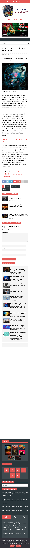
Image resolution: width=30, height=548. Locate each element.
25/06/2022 (12, 200)
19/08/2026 (5, 497)
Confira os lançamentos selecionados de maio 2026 (17, 319)
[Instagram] (10, 1)
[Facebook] (7, 1)
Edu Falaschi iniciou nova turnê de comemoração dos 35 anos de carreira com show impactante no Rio (18, 279)
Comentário (5, 232)
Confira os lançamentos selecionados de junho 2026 (17, 290)
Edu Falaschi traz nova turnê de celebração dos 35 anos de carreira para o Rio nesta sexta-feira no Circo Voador (18, 314)
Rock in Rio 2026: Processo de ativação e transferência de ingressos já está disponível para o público (18, 327)
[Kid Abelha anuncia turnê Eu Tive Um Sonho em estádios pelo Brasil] (22, 452)
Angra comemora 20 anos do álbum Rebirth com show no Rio (17, 197)
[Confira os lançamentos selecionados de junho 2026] (6, 291)
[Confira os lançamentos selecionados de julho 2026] (6, 285)
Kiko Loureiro (15, 186)
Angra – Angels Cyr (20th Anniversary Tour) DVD (15, 205)
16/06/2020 (6, 54)
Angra (7, 186)
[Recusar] (28, 543)
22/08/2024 (12, 218)
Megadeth (5, 189)
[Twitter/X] (13, 1)
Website (4, 253)
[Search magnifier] (29, 43)
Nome (3, 244)
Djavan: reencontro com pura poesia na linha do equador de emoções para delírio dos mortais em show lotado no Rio (18, 306)
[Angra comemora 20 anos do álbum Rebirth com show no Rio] (5, 198)
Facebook (7, 176)
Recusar (18, 545)
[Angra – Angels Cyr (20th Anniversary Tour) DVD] (5, 207)
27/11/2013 (12, 208)
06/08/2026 (5, 511)
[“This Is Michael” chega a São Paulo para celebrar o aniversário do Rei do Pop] (15, 447)
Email (3, 248)
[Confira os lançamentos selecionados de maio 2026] (6, 320)
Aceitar (12, 545)
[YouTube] (16, 1)
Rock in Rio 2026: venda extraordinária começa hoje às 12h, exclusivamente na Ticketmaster (17, 298)
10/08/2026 (5, 503)
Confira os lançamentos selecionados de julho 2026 (17, 284)
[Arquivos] (22, 1)
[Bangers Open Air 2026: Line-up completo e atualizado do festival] (18, 458)
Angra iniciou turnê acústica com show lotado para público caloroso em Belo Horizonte (18, 216)
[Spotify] (19, 1)
